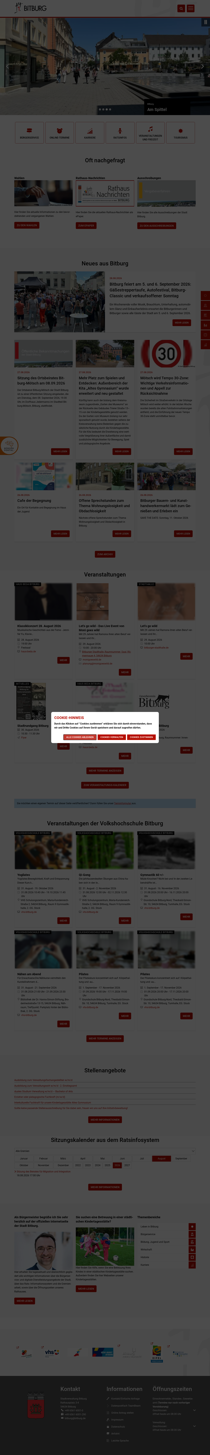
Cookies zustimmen (141, 737)
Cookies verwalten (111, 737)
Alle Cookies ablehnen (80, 737)
